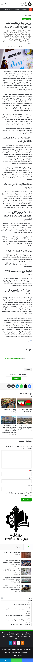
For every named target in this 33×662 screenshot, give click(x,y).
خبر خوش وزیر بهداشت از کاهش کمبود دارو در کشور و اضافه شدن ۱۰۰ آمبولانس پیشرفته (11, 587)
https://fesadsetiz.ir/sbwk (13, 359)
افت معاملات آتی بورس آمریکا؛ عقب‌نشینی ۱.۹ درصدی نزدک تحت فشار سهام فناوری (11, 562)
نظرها (5, 547)
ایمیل (30, 478)
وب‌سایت (29, 485)
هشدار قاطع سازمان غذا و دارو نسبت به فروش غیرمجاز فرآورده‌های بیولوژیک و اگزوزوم (11, 579)
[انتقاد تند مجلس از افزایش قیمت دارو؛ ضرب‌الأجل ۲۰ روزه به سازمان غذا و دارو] (26, 571)
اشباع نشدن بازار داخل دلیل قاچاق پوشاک (9, 410)
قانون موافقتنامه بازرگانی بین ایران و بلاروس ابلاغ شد (25, 410)
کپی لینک (16, 378)
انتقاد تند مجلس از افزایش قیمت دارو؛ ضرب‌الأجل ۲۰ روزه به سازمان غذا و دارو (11, 571)
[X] (25, 386)
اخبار (26, 15)
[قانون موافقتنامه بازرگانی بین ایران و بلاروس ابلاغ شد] (24, 403)
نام (30, 471)
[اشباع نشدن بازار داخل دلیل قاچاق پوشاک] (8, 403)
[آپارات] (18, 643)
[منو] (2, 4)
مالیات (24, 19)
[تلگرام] (17, 386)
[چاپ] (9, 386)
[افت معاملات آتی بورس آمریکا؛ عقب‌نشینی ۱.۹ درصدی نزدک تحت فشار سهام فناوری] (26, 563)
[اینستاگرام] (14, 643)
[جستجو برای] (5, 4)
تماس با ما (14, 655)
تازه (28, 547)
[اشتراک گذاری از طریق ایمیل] (13, 386)
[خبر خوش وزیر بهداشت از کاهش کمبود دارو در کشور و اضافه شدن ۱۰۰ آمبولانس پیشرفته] (26, 588)
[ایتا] (22, 643)
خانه (29, 15)
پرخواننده (17, 547)
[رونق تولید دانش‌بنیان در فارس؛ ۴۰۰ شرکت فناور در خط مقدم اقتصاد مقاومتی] (24, 420)
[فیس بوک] (29, 386)
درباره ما (20, 655)
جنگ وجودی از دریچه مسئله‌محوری (11, 553)
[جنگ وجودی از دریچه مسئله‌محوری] (26, 555)
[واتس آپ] (21, 386)
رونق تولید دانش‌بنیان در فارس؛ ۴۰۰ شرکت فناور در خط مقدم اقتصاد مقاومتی (25, 427)
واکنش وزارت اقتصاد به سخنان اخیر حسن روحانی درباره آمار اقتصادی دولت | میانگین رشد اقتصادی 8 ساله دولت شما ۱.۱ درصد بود (9, 429)
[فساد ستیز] (26, 3)
